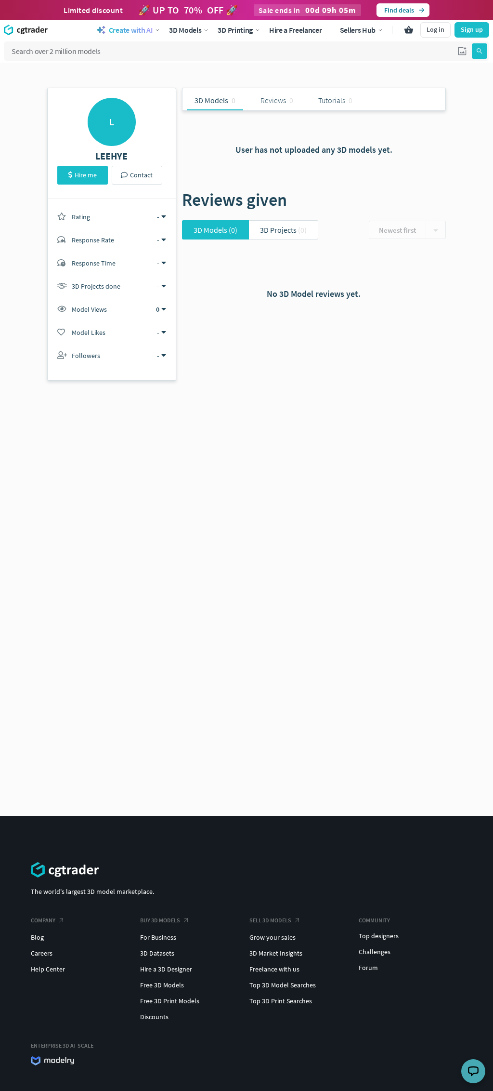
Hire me (86, 175)
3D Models (215, 230)
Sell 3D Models (270, 920)
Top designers (379, 935)
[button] (462, 51)
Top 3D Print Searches (280, 1001)
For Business (158, 937)
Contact (141, 175)
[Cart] (408, 30)
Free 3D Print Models (169, 1001)
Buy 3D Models (160, 920)
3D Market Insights (275, 953)
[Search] (479, 51)
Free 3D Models (162, 985)
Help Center (48, 969)
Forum (368, 967)
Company (43, 920)
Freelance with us (274, 969)
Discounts (154, 1016)
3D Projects (283, 230)
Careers (41, 953)
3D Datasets (157, 953)
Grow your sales (272, 937)
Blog (37, 937)
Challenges (374, 951)
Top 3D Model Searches (282, 985)
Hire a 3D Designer (166, 969)
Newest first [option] (397, 230)
